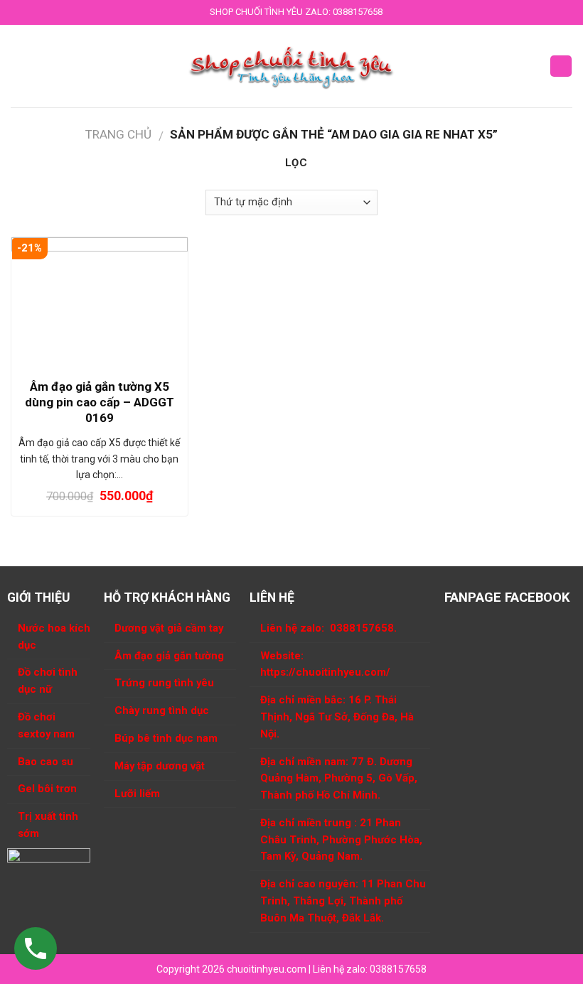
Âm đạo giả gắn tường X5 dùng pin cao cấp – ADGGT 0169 (99, 402)
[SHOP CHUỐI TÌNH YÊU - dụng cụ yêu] (292, 66)
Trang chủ (118, 134)
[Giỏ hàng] (561, 66)
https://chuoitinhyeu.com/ (325, 672)
